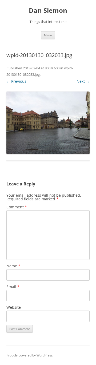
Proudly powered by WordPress (29, 355)
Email (12, 286)
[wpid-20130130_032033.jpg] (48, 123)
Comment (16, 206)
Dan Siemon (48, 10)
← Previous (16, 81)
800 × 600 (52, 68)
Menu (48, 35)
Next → (83, 81)
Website (13, 307)
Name (13, 265)
